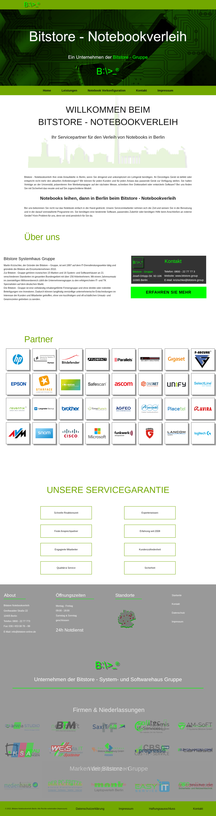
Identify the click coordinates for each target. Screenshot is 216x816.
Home (47, 90)
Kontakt (141, 90)
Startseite (177, 595)
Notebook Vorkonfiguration (106, 90)
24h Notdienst (69, 630)
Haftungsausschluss (162, 808)
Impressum (165, 90)
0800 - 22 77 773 (21, 621)
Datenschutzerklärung (90, 808)
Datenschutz (178, 613)
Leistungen (69, 90)
